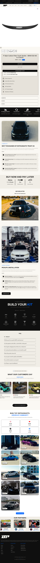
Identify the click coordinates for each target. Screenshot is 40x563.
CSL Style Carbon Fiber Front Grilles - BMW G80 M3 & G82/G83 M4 (19, 397)
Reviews (12, 548)
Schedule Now (6, 293)
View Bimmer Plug (19, 513)
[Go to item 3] (9, 51)
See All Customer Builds (20, 405)
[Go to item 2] (6, 51)
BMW (13, 5)
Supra (19, 5)
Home (10, 5)
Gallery (25, 5)
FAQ (11, 550)
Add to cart (20, 63)
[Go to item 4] (12, 51)
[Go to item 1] (3, 51)
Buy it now (20, 67)
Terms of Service (23, 550)
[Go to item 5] (15, 51)
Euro (16, 5)
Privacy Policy (23, 545)
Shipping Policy (23, 548)
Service (21, 5)
